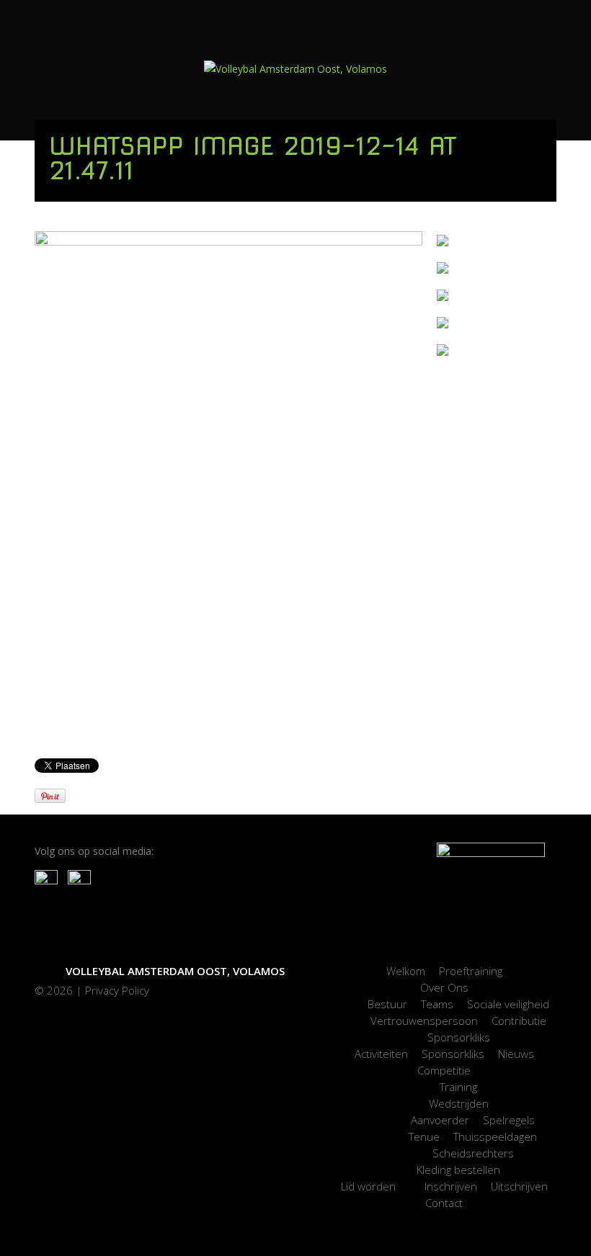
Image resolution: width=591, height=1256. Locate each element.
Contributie (519, 1020)
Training (458, 1087)
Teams (437, 1004)
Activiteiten (381, 1053)
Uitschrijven (519, 1186)
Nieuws (516, 1053)
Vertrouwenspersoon (424, 1020)
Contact (444, 1203)
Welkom (405, 971)
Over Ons (444, 987)
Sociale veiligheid (508, 1004)
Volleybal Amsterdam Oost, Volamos (175, 971)
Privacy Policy (117, 990)
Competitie (444, 1070)
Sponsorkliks (458, 1037)
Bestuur (387, 1004)
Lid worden (368, 1186)
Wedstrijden (459, 1103)
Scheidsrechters (473, 1153)
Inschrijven (451, 1186)
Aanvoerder (440, 1120)
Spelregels (509, 1120)
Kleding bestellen (458, 1169)
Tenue (424, 1136)
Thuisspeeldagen (495, 1136)
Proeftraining (470, 971)
